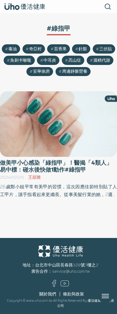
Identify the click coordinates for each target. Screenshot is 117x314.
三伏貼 (105, 49)
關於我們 (47, 294)
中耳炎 (50, 60)
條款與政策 (73, 294)
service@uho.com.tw (71, 271)
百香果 (60, 49)
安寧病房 (41, 71)
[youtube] (65, 285)
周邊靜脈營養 (74, 71)
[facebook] (54, 285)
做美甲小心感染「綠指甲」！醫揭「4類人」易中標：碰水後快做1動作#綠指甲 (56, 166)
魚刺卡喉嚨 (20, 60)
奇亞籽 (35, 49)
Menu (111, 296)
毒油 (12, 49)
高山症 (74, 60)
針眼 (83, 49)
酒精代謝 (101, 60)
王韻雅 (34, 177)
